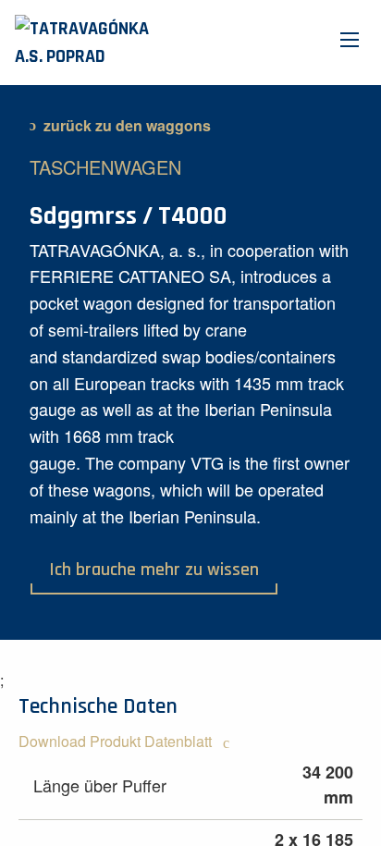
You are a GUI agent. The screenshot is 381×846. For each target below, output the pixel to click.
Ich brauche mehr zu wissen (154, 570)
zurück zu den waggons (127, 125)
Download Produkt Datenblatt (116, 741)
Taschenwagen (105, 166)
